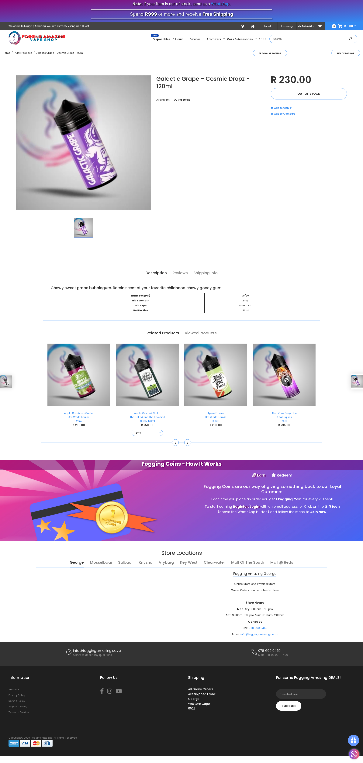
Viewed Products (201, 333)
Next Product (345, 53)
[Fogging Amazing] (37, 44)
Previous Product (270, 53)
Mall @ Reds (281, 562)
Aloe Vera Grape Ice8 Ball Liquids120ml (284, 417)
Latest (267, 26)
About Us (14, 689)
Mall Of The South (247, 562)
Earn (260, 475)
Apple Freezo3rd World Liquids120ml (215, 417)
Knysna (146, 562)
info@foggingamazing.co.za (259, 634)
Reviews (180, 273)
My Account (305, 26)
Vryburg (166, 562)
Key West (189, 562)
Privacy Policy (17, 695)
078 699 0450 (258, 628)
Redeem (284, 475)
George (77, 562)
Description (156, 273)
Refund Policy (17, 701)
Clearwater (214, 562)
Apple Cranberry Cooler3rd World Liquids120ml (79, 417)
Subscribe (289, 706)
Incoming (287, 26)
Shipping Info (205, 273)
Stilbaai (125, 562)
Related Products (163, 333)
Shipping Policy (18, 706)
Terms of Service (19, 712)
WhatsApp (220, 4)
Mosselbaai (101, 562)
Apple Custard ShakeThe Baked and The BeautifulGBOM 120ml (147, 417)
